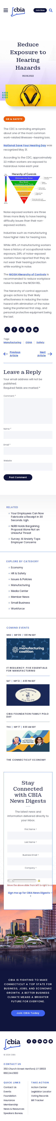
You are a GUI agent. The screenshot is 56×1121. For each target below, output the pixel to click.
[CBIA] (18, 12)
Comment (10, 395)
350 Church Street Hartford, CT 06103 (25, 1068)
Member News (20, 597)
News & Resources (14, 1109)
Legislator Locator (41, 1091)
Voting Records (39, 1096)
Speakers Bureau (13, 1113)
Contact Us (10, 1087)
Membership (11, 1104)
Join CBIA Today (28, 1013)
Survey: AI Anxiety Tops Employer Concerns (25, 540)
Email (7, 444)
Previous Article (15, 354)
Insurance (9, 1100)
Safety (40, 342)
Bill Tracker (37, 1100)
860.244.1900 (11, 1073)
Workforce (18, 608)
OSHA (29, 342)
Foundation (10, 1096)
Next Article (41, 354)
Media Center (19, 591)
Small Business (20, 602)
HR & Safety (18, 573)
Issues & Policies (21, 579)
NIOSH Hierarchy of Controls (27, 274)
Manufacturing (12, 342)
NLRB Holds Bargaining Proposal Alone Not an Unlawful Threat (25, 529)
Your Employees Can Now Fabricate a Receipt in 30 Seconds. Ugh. (27, 517)
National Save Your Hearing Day (25, 145)
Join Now (40, 10)
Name (7, 428)
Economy (17, 567)
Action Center (39, 1087)
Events (7, 1091)
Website (8, 460)
